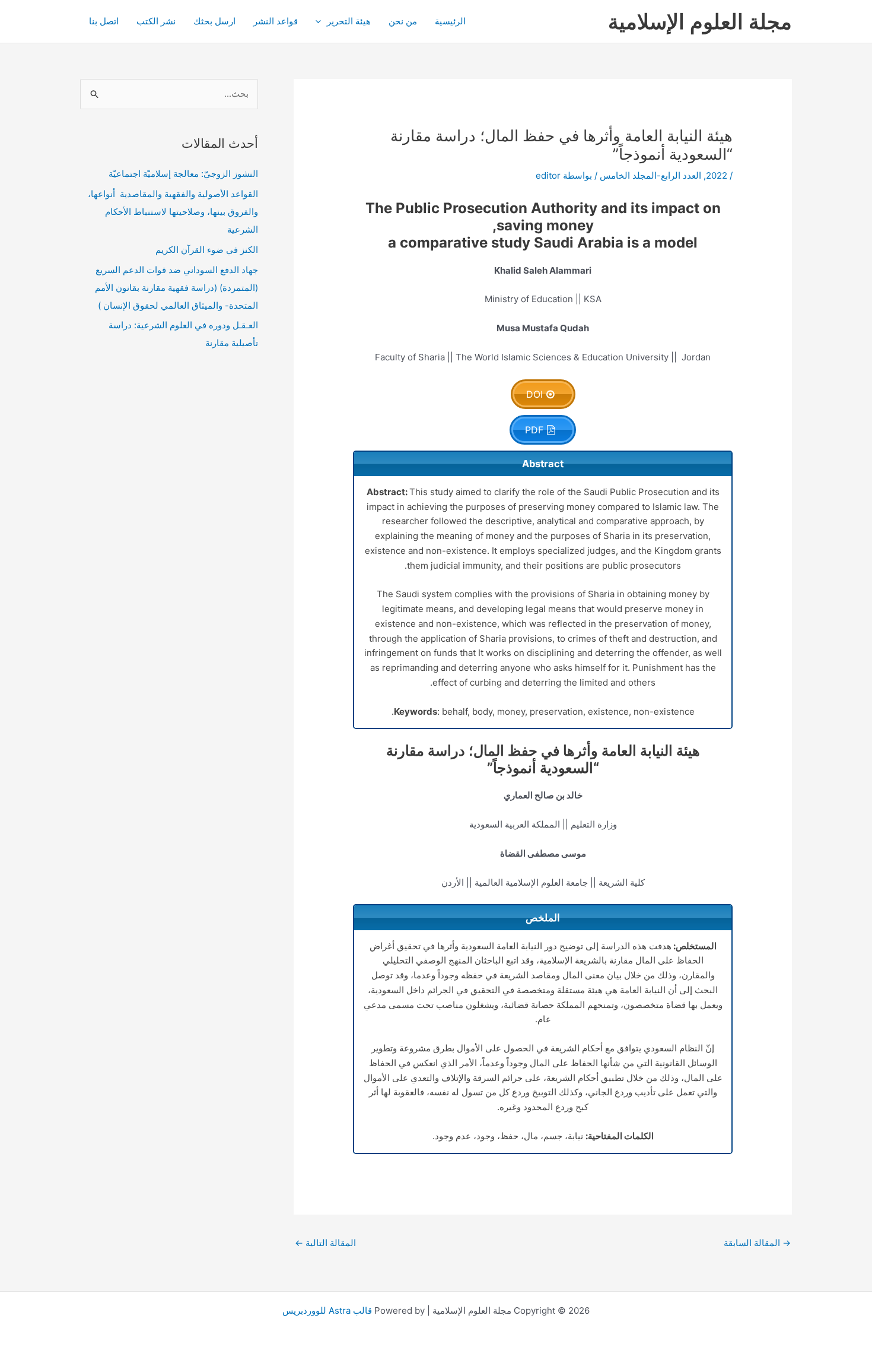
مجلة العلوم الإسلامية (700, 21)
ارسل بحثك (214, 21)
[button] (321, 21)
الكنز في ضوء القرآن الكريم (206, 249)
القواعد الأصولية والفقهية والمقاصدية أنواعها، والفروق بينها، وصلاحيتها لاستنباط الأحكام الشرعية (173, 211)
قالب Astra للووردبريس (327, 1310)
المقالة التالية (325, 1242)
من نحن (403, 21)
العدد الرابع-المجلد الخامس (650, 175)
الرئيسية (450, 21)
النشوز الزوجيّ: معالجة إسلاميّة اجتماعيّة (183, 173)
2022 (716, 175)
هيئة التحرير (349, 21)
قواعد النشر (275, 21)
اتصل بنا (104, 21)
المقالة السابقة (757, 1242)
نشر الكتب (156, 21)
